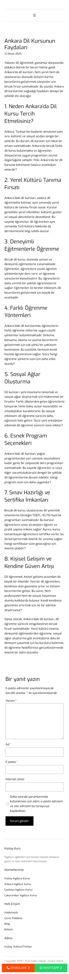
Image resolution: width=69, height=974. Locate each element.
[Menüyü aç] (34, 15)
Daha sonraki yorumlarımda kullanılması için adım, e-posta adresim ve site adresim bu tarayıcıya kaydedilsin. (36, 804)
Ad (8, 744)
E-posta (12, 762)
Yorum (11, 701)
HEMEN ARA (18, 968)
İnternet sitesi (15, 779)
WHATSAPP (51, 968)
